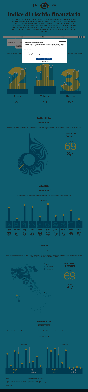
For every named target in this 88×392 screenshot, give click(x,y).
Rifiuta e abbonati (62, 40)
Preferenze (40, 58)
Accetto (48, 58)
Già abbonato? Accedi (44, 61)
